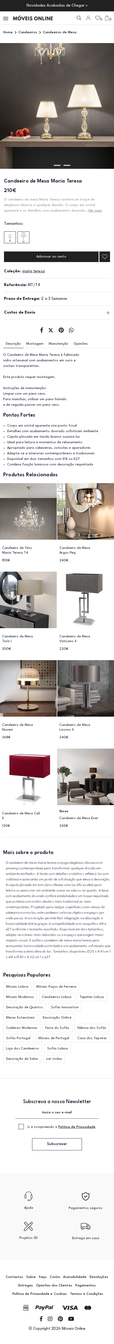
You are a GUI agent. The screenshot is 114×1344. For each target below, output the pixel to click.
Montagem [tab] (34, 344)
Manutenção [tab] (58, 344)
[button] (6, 18)
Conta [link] (55, 1277)
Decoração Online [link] (57, 1017)
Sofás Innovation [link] (65, 1007)
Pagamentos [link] (85, 1285)
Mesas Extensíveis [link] (20, 1017)
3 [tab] (67, 165)
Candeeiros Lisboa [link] (56, 997)
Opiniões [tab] (81, 344)
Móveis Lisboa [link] (17, 986)
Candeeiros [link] (28, 32)
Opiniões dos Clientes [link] (54, 1285)
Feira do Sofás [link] (57, 1028)
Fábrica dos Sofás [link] (91, 1028)
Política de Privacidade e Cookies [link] (39, 1294)
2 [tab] (57, 165)
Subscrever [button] (57, 1144)
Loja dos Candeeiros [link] (22, 1048)
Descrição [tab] (13, 344)
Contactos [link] (14, 1277)
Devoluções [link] (99, 1277)
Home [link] (8, 32)
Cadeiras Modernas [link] (21, 1028)
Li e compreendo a (61, 1127)
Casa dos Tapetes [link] (92, 1038)
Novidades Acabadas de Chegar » (57, 6)
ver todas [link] (54, 1059)
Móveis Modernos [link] (20, 997)
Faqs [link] (42, 1277)
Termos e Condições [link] (86, 1294)
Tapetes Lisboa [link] (92, 997)
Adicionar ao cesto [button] (51, 256)
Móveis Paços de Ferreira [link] (56, 986)
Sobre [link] (31, 1277)
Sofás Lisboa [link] (57, 1048)
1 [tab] (47, 165)
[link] (33, 18)
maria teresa (33, 271)
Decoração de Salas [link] (22, 1059)
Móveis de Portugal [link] (53, 1038)
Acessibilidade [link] (74, 1277)
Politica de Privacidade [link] (76, 1127)
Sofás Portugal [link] (18, 1038)
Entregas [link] (25, 1285)
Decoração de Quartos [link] (24, 1007)
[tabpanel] (57, 106)
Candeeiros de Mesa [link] (59, 32)
